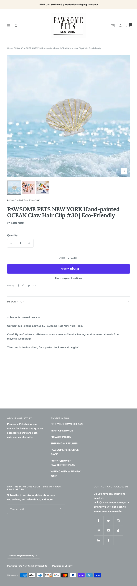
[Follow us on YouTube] (108, 530)
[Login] (120, 25)
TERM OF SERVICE (61, 430)
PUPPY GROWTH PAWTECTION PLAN (62, 463)
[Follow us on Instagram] (118, 521)
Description (15, 301)
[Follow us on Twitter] (108, 521)
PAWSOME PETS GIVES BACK (64, 452)
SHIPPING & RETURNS (64, 443)
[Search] (16, 25)
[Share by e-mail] (35, 286)
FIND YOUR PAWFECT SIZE (66, 424)
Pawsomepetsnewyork (23, 200)
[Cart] (128, 25)
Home (10, 48)
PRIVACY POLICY (60, 437)
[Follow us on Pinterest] (98, 530)
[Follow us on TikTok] (118, 530)
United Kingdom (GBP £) (21, 555)
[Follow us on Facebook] (98, 521)
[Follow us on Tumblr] (108, 540)
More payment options (68, 278)
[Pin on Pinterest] (23, 285)
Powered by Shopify (62, 565)
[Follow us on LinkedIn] (98, 540)
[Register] (60, 509)
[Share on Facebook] (18, 285)
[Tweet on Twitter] (28, 285)
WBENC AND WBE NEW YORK (65, 473)
